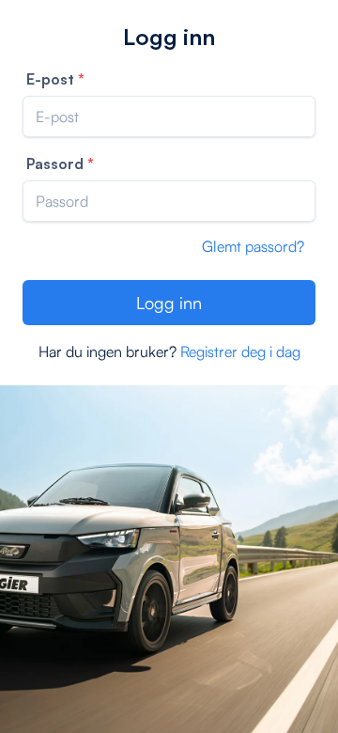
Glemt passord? (253, 246)
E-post (50, 79)
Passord (55, 163)
